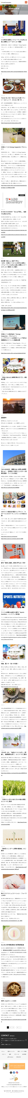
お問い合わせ (10, 1057)
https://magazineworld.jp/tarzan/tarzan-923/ (11, 123)
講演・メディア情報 (22, 1051)
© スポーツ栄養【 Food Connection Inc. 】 (14, 1092)
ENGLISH (18, 1057)
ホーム (3, 1051)
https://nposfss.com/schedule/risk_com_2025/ (11, 920)
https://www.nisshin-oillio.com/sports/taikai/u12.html (13, 353)
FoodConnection (5, 2)
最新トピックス (11, 1051)
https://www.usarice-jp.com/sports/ (9, 536)
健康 (10, 1054)
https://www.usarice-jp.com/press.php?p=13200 (12, 538)
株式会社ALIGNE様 (7, 950)
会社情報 (24, 1054)
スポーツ (4, 1054)
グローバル (16, 1054)
